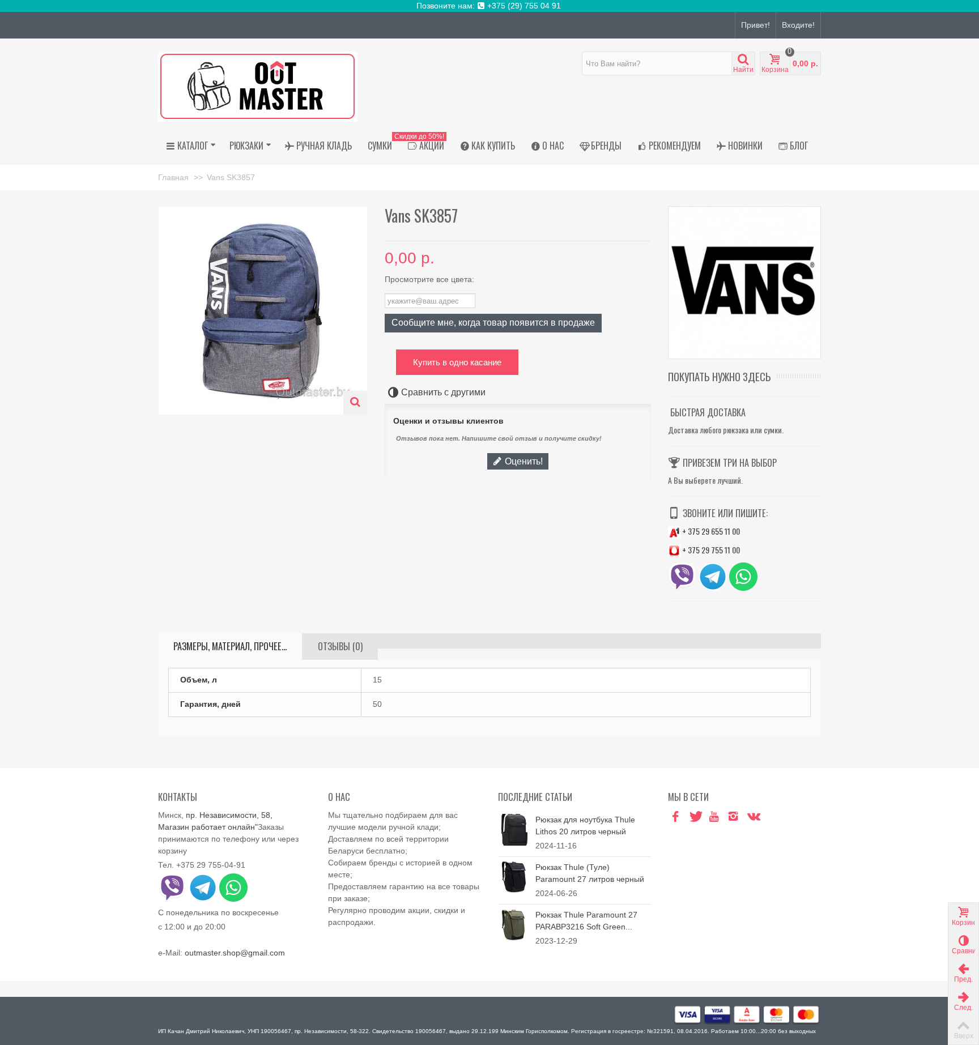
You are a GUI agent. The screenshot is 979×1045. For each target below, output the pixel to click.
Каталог (192, 145)
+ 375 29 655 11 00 (710, 531)
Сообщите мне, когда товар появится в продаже (493, 322)
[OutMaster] (257, 86)
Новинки (745, 145)
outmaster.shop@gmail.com (235, 952)
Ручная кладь (324, 145)
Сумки (380, 145)
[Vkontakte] (752, 816)
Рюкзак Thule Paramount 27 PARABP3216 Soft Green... (586, 920)
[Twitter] (694, 816)
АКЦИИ (422, 143)
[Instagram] (733, 816)
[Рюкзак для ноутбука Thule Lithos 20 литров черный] (514, 829)
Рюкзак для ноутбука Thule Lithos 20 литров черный (585, 825)
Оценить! (523, 461)
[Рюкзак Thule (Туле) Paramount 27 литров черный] (514, 876)
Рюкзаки (246, 145)
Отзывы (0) (340, 646)
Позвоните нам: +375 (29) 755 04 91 (489, 5)
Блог (799, 145)
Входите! (798, 24)
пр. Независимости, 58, (229, 815)
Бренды (606, 145)
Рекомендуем (675, 145)
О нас (553, 145)
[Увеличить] (355, 403)
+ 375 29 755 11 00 (710, 550)
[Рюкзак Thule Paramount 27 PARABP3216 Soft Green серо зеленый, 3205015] (514, 924)
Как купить (493, 145)
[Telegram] (771, 816)
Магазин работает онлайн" (208, 826)
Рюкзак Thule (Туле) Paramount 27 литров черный (589, 873)
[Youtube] (713, 816)
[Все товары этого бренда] (744, 282)
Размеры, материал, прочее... (230, 646)
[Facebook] (675, 816)
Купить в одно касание (457, 362)
